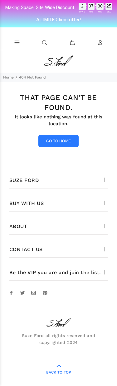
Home (8, 77)
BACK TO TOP (58, 372)
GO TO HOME (58, 141)
